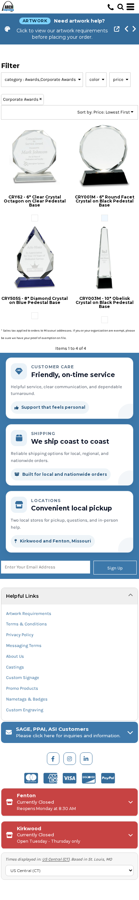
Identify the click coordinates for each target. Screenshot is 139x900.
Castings (15, 667)
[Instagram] (69, 758)
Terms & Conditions (26, 623)
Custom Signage (22, 677)
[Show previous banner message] (126, 29)
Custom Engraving (24, 709)
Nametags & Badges (27, 699)
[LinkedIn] (86, 758)
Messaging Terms (23, 645)
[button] (120, 6)
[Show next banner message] (134, 29)
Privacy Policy (19, 634)
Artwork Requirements (28, 613)
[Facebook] (53, 758)
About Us (15, 656)
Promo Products (22, 688)
